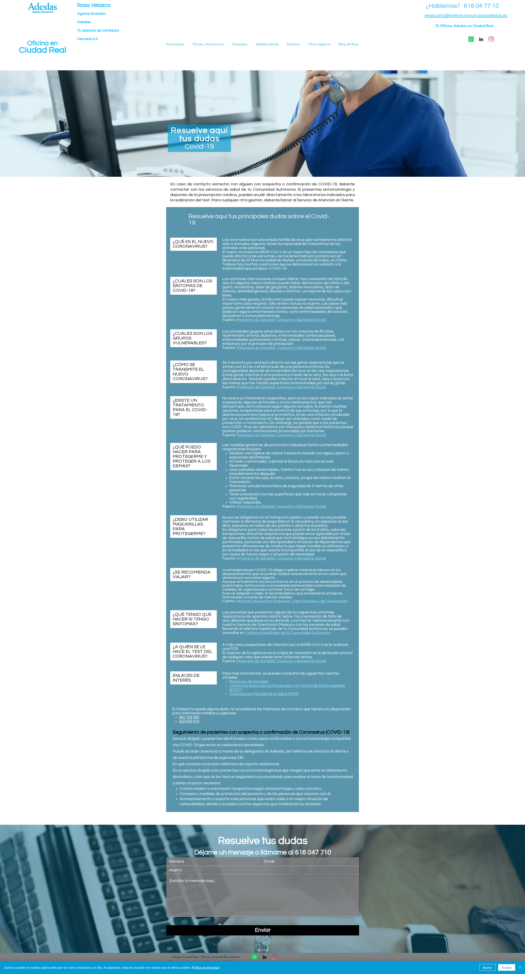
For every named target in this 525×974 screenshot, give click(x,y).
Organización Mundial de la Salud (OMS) (264, 694)
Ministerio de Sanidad (248, 682)
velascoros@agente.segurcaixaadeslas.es (465, 15)
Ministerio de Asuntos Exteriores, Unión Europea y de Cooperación (292, 601)
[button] (471, 39)
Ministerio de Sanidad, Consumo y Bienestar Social (281, 320)
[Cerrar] (520, 967)
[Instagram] (491, 39)
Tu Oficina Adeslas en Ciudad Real (464, 25)
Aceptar (507, 967)
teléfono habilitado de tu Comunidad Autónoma (288, 633)
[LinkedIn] (481, 39)
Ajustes (487, 967)
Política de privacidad (205, 967)
